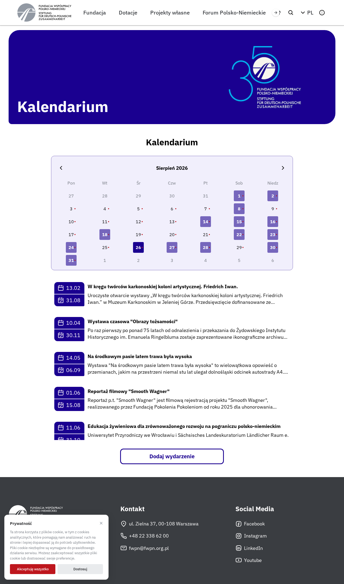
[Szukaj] (291, 12)
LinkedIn (253, 548)
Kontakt (132, 509)
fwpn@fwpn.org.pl (149, 548)
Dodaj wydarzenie (172, 456)
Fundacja (94, 12)
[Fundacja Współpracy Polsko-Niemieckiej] (44, 12)
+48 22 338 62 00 (149, 536)
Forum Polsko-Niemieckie (234, 12)
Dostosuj (80, 569)
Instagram (255, 536)
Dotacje (128, 12)
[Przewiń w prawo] (276, 12)
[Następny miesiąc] (283, 168)
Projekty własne (170, 12)
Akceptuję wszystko (33, 569)
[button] (306, 12)
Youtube (253, 560)
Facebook (254, 524)
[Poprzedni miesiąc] (61, 168)
